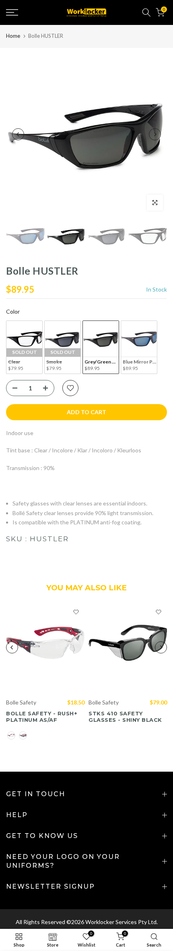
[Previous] (18, 134)
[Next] (155, 134)
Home (13, 36)
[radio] (24, 347)
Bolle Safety (21, 701)
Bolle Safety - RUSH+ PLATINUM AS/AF (41, 716)
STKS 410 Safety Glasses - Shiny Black (125, 716)
